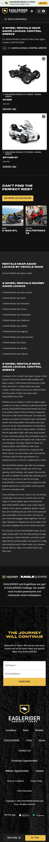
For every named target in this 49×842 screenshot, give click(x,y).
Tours (26, 730)
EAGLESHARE (12, 740)
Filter (36, 838)
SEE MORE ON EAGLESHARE (17, 198)
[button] (24, 83)
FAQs (29, 740)
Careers (39, 771)
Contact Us (24, 751)
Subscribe (24, 682)
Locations (11, 730)
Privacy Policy (36, 781)
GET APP (42, 3)
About (42, 740)
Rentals (39, 730)
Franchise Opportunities (24, 761)
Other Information (24, 791)
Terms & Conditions (15, 781)
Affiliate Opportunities (17, 771)
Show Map (12, 838)
